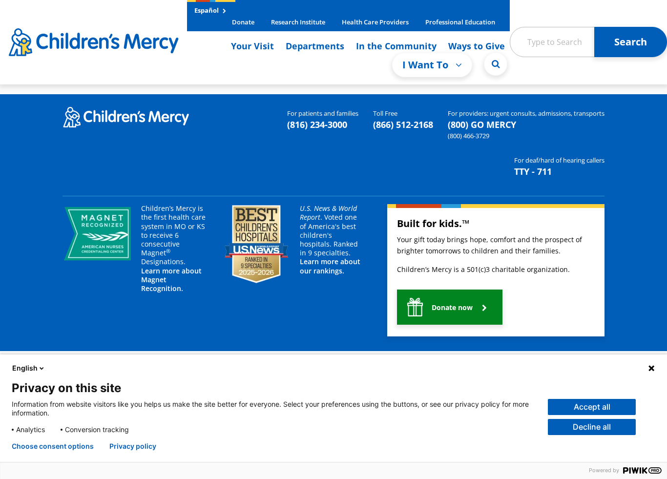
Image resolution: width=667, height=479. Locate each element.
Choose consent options (53, 446)
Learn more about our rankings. (330, 266)
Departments (315, 46)
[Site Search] (495, 64)
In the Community (396, 46)
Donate (243, 22)
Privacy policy (132, 446)
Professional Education (460, 22)
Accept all (592, 407)
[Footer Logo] (126, 116)
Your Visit (252, 46)
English (25, 368)
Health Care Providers (375, 22)
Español (207, 10)
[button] (449, 307)
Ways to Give (476, 46)
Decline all (592, 427)
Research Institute (298, 22)
